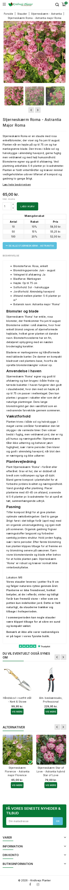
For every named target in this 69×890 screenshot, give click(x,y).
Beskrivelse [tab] (11, 255)
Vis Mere (17, 711)
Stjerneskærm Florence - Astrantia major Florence (17, 771)
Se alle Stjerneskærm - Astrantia (31, 245)
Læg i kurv (27, 206)
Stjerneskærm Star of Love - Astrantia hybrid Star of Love (51, 771)
